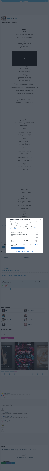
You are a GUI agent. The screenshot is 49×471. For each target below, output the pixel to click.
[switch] (36, 234)
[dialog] (24, 235)
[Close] (41, 219)
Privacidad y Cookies (30, 251)
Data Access (23, 251)
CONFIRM (17, 248)
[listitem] (24, 232)
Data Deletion (18, 251)
